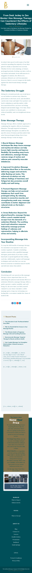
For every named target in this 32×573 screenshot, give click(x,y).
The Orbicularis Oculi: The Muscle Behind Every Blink (15, 322)
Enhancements (16, 502)
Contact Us (16, 531)
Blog (16, 529)
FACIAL (16, 510)
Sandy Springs (16, 545)
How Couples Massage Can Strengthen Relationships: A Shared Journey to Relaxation (15, 343)
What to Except (16, 516)
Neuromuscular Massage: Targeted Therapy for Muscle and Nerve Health (14, 338)
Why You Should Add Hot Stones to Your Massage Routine (15, 327)
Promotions (16, 539)
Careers (16, 534)
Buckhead (16, 542)
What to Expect (16, 500)
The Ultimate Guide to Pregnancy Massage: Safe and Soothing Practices (14, 332)
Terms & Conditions (16, 558)
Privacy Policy (16, 560)
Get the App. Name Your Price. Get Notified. (17, 486)
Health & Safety (16, 537)
